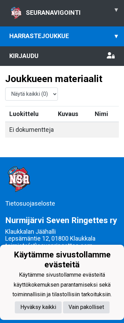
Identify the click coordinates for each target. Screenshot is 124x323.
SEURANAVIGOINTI (72, 11)
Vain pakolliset (86, 307)
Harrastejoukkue (63, 35)
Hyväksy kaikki (38, 307)
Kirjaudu (24, 55)
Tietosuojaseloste (30, 203)
